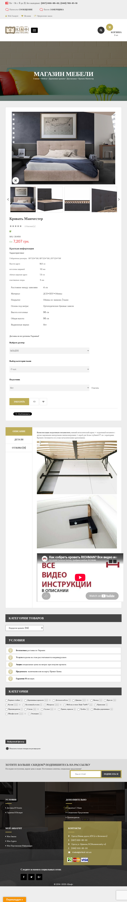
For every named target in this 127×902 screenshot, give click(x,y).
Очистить (95, 388)
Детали (18, 439)
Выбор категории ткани (20, 361)
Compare (34, 401)
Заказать (19, 401)
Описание (19, 431)
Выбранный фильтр (15, 741)
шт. (116, 35)
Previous (8, 200)
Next (119, 200)
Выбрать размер (16, 342)
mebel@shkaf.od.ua (81, 852)
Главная (36, 78)
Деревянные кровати (57, 78)
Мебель (44, 78)
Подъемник (14, 379)
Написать (21, 9)
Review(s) (30, 226)
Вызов (54, 9)
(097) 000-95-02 (79, 840)
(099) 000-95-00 (79, 848)
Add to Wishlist (43, 401)
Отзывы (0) (19, 447)
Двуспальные (72, 78)
